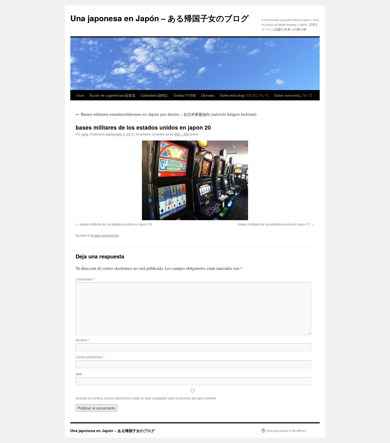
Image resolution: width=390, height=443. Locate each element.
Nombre (82, 340)
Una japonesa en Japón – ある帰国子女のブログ (159, 18)
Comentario (85, 279)
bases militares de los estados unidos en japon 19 (116, 224)
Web (79, 374)
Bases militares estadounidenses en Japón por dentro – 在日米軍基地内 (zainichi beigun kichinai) (166, 114)
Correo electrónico (90, 357)
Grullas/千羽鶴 (185, 95)
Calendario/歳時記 (154, 95)
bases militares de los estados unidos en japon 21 (274, 224)
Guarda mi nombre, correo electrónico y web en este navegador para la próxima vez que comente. (146, 398)
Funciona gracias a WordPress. (287, 430)
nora (84, 134)
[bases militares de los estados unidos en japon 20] (195, 180)
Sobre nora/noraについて (293, 95)
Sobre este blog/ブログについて (244, 95)
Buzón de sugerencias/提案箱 (112, 95)
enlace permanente (105, 235)
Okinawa (207, 95)
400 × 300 (181, 134)
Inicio (80, 95)
